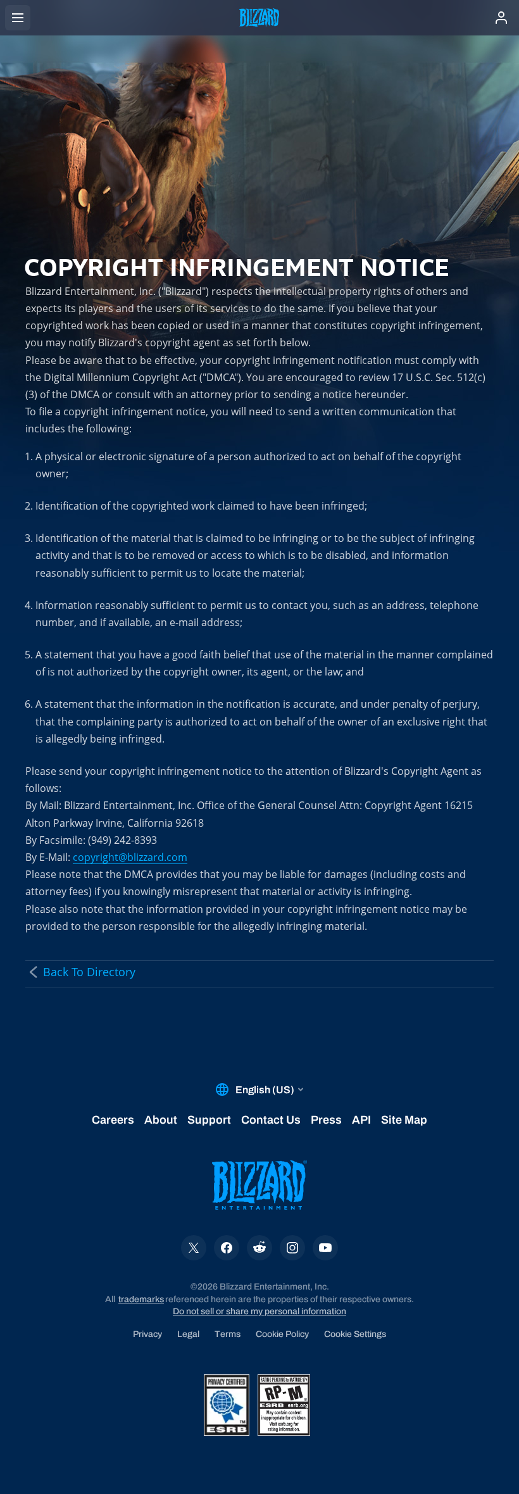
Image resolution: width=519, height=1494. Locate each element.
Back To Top (449, 848)
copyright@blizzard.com (130, 857)
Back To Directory (89, 971)
